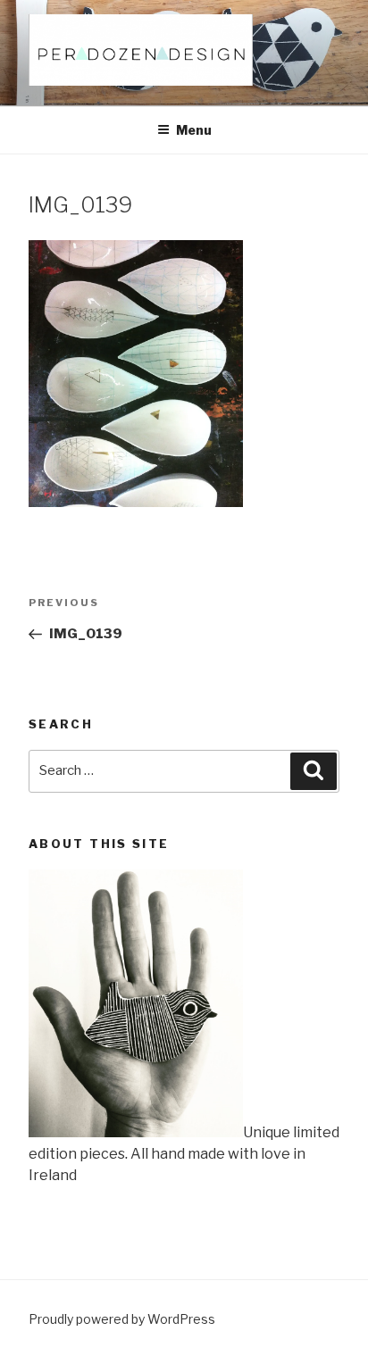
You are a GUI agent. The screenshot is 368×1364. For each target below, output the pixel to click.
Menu (194, 129)
